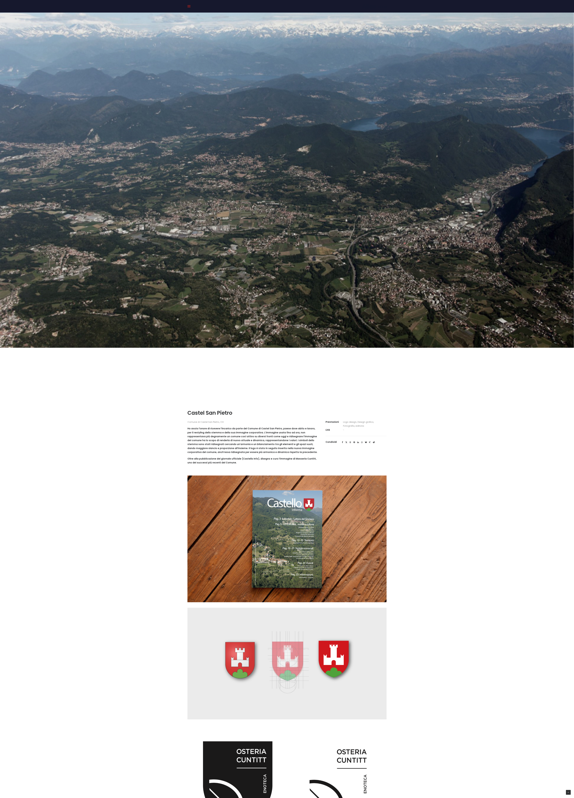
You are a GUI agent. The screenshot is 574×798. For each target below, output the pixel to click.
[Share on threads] (350, 442)
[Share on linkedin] (358, 442)
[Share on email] (373, 442)
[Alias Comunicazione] (374, 6)
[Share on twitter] (346, 442)
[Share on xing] (369, 442)
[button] (189, 6)
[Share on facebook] (342, 442)
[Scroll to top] (568, 792)
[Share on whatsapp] (362, 442)
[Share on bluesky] (366, 442)
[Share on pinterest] (354, 442)
